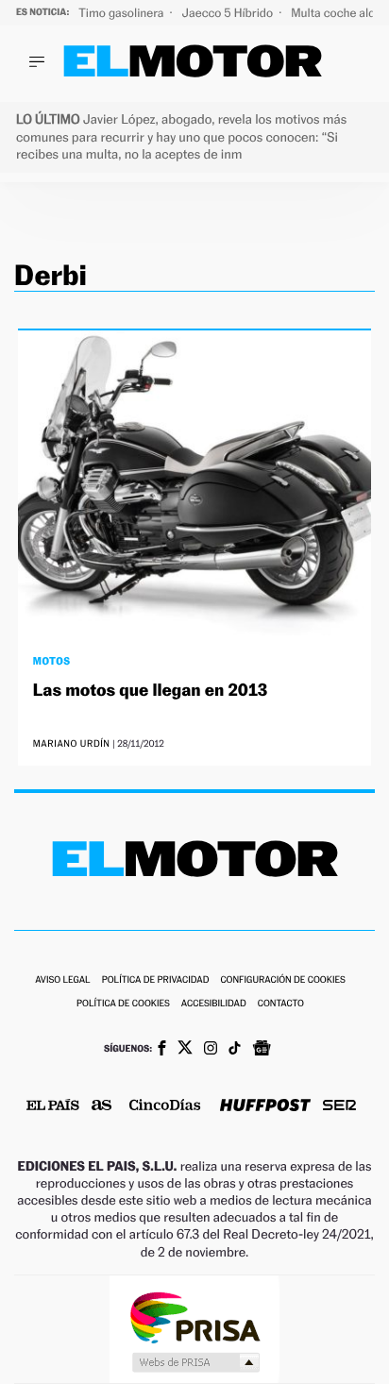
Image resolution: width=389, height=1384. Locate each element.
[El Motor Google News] (261, 1049)
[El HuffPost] (265, 1107)
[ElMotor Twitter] (185, 1049)
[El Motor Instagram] (210, 1049)
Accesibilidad (213, 1004)
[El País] (53, 1106)
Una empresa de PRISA (194, 1316)
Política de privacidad (156, 980)
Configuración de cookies (282, 980)
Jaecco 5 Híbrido (229, 13)
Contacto (281, 1004)
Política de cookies (123, 1004)
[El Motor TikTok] (234, 1049)
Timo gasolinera (122, 13)
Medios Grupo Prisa (194, 1362)
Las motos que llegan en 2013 (150, 690)
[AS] (102, 1107)
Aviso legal (62, 980)
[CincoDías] (165, 1106)
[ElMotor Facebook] (162, 1049)
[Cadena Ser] (339, 1107)
